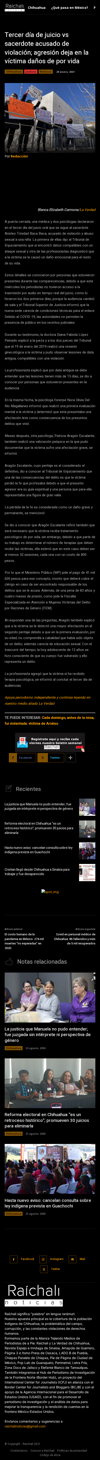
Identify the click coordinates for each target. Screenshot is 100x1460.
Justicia (31, 71)
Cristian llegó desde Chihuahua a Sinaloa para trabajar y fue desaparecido (37, 872)
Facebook (27, 1259)
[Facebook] (13, 1259)
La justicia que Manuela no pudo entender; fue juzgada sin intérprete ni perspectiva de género (39, 806)
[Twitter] (44, 1269)
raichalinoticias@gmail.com (25, 1426)
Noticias (45, 71)
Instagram (56, 1259)
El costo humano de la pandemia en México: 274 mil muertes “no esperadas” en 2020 (24, 941)
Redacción (19, 156)
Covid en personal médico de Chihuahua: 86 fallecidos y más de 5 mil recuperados (74, 939)
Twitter (55, 1269)
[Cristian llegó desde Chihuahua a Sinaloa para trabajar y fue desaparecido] (87, 872)
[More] (71, 757)
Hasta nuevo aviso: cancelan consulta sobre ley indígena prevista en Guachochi (39, 850)
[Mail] (72, 1259)
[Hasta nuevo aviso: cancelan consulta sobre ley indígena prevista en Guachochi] (87, 851)
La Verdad (87, 209)
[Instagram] (43, 1259)
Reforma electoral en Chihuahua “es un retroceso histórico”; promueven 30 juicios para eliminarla (39, 828)
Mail (82, 1259)
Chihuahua (14, 71)
